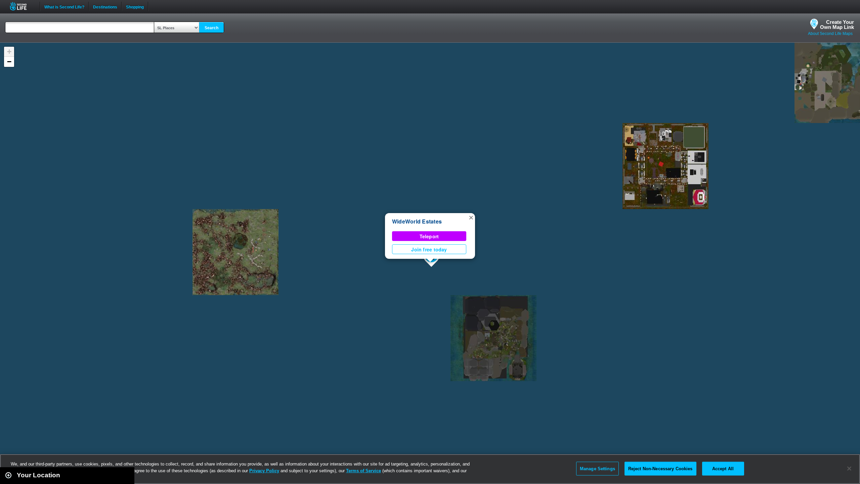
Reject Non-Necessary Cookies (660, 468)
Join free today (429, 249)
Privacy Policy (264, 470)
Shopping (135, 6)
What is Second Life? (64, 6)
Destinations (105, 6)
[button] (471, 217)
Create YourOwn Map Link (837, 24)
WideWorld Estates (417, 221)
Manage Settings (597, 468)
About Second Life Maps (830, 33)
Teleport (429, 236)
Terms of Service (363, 470)
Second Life (22, 6)
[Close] (849, 468)
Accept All (723, 468)
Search (211, 28)
